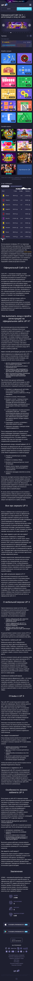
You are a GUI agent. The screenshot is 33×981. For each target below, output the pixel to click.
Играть (9, 134)
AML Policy (16, 960)
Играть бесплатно (24, 137)
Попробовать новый (17, 1)
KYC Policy (16, 961)
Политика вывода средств (16, 963)
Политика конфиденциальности (16, 956)
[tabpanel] (16, 42)
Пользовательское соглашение (16, 955)
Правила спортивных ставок (16, 958)
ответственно (28, 251)
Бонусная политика (16, 965)
